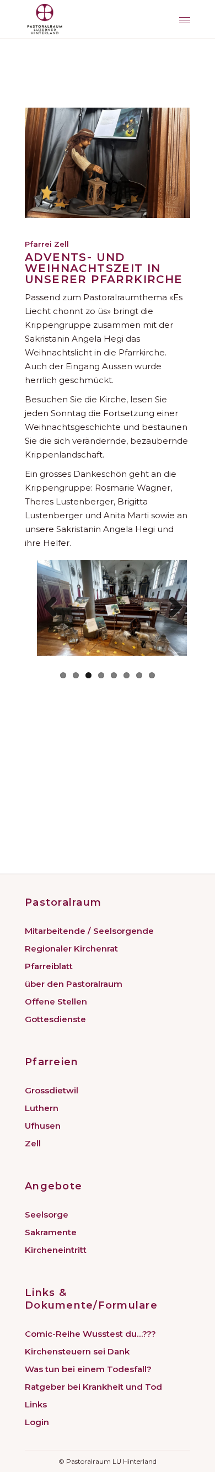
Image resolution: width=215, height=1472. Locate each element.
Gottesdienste (55, 1019)
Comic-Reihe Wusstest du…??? (90, 1333)
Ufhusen (43, 1125)
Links (36, 1404)
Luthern (41, 1108)
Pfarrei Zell (47, 244)
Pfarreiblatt (49, 966)
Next (171, 608)
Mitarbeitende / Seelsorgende (89, 931)
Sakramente (51, 1232)
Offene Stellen (56, 1001)
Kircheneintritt (56, 1250)
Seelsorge (46, 1214)
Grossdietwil (51, 1090)
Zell (33, 1143)
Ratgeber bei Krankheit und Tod (93, 1386)
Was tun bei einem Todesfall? (88, 1369)
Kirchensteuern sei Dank (77, 1351)
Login (37, 1422)
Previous (55, 608)
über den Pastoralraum (73, 984)
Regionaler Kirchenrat (71, 948)
